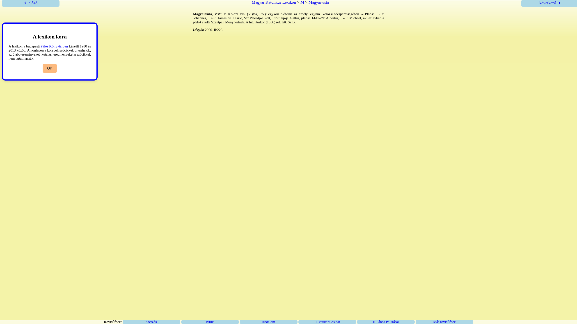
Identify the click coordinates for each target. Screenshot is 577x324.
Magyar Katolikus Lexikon (274, 2)
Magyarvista (319, 2)
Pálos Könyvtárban (54, 46)
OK (49, 68)
